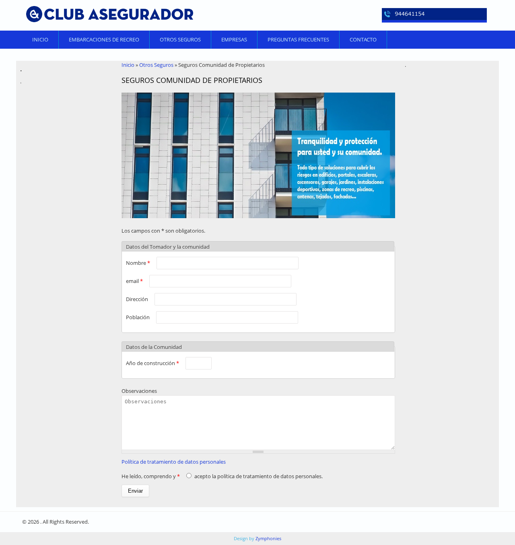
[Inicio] (109, 14)
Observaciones (139, 390)
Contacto (363, 39)
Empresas (234, 39)
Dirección (137, 299)
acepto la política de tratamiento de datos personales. (258, 476)
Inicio (40, 39)
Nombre (138, 262)
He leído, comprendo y (151, 476)
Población (138, 317)
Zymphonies (267, 538)
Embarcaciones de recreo (104, 39)
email (134, 281)
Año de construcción (152, 363)
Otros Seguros (180, 39)
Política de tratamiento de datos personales (174, 461)
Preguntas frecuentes (298, 39)
